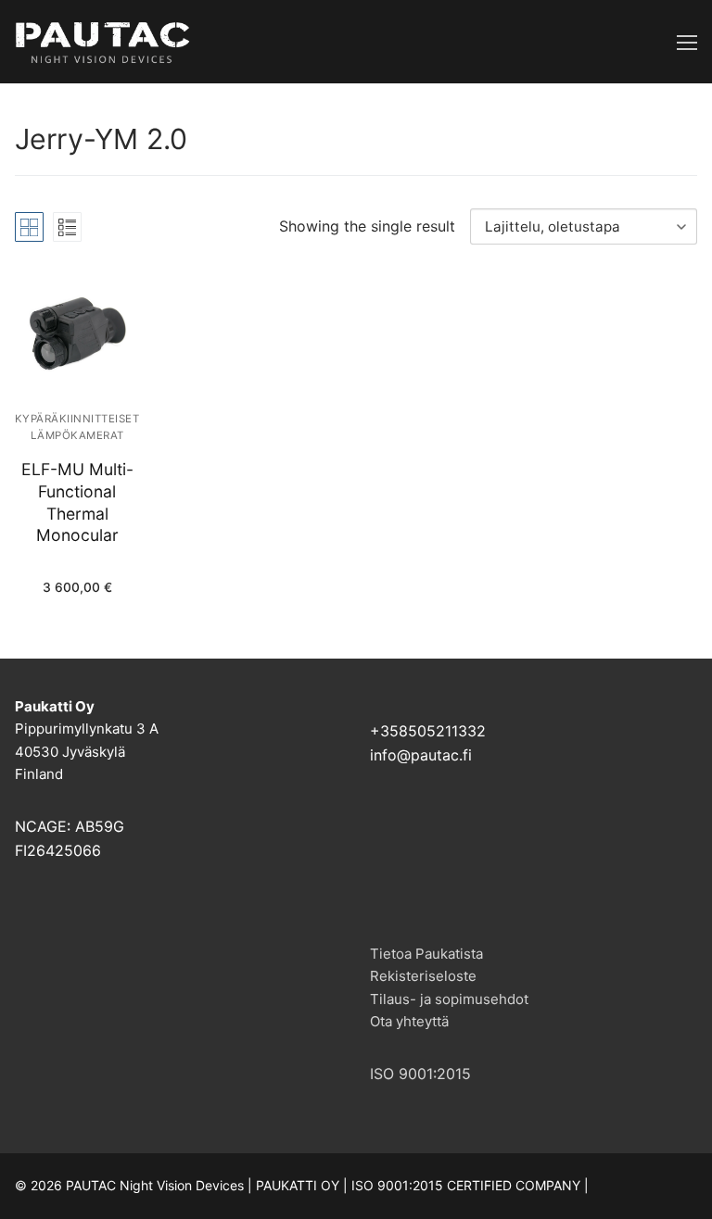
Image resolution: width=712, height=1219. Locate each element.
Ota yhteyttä (409, 1021)
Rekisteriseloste (423, 976)
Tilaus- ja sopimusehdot (449, 999)
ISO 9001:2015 (420, 1073)
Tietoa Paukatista (426, 953)
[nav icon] (687, 41)
